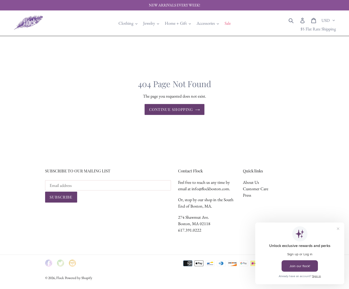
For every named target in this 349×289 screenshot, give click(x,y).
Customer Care (255, 188)
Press (247, 195)
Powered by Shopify (78, 277)
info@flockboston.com (210, 188)
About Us (251, 182)
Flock (60, 277)
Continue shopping (171, 109)
